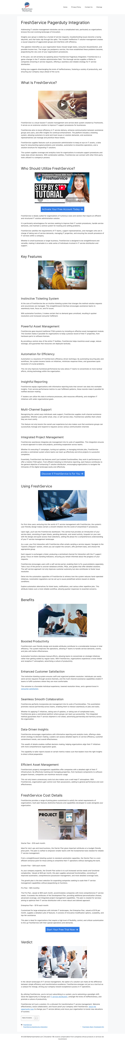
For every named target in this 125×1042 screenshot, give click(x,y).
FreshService (27, 1025)
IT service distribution (58, 997)
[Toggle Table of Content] (35, 1018)
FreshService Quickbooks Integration (35, 1027)
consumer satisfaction (29, 689)
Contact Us (88, 7)
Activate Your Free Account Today (61, 209)
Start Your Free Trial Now (61, 929)
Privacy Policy (76, 7)
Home (65, 7)
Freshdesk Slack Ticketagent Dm (93, 1027)
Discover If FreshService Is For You (61, 473)
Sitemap (99, 7)
